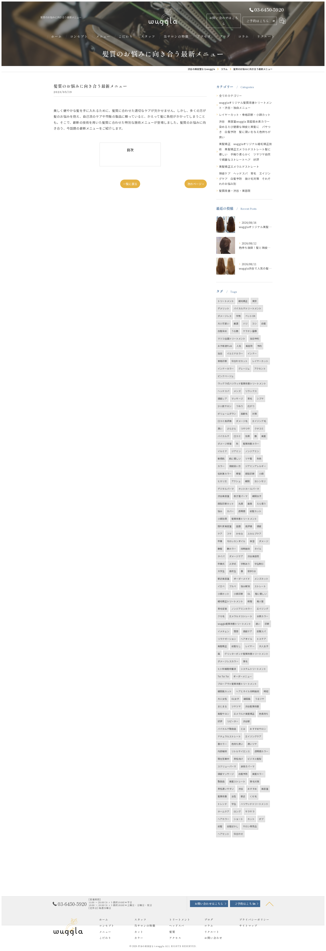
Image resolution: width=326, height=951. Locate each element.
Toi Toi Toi (223, 676)
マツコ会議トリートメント (231, 338)
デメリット (223, 308)
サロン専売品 (250, 826)
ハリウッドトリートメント (254, 803)
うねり (239, 406)
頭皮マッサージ (226, 773)
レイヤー (249, 646)
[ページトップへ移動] (269, 903)
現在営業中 (223, 758)
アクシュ (236, 481)
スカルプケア (254, 533)
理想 (236, 631)
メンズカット (261, 578)
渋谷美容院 (253, 556)
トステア (261, 638)
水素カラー (262, 616)
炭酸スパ (261, 631)
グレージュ (244, 368)
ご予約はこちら (257, 20)
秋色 (259, 458)
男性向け (238, 758)
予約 (259, 345)
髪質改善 (222, 796)
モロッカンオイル (236, 541)
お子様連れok (225, 345)
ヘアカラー (223, 818)
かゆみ (239, 533)
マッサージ (237, 398)
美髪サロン (223, 713)
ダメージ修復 (224, 443)
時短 (266, 691)
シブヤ (260, 398)
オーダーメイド (242, 578)
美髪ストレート (237, 781)
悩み (220, 511)
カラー (221, 466)
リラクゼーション (227, 638)
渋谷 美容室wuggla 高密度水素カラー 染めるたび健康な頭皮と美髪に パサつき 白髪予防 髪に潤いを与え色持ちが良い (245, 129)
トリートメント (226, 301)
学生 (233, 803)
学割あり (245, 563)
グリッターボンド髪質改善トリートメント (246, 653)
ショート (238, 818)
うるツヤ (259, 698)
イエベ (221, 586)
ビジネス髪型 (254, 758)
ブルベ (232, 586)
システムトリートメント (253, 668)
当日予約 (254, 338)
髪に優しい (261, 593)
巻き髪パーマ (241, 496)
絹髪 (250, 601)
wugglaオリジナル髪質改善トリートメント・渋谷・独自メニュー (245, 105)
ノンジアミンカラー (241, 608)
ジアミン (236, 451)
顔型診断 (249, 473)
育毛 (250, 398)
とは (243, 728)
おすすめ (252, 788)
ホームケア (223, 811)
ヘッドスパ (223, 391)
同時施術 (245, 548)
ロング (237, 811)
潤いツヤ (252, 743)
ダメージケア (236, 556)
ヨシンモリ (260, 481)
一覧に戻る (130, 184)
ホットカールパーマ (248, 488)
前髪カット (255, 511)
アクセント (260, 368)
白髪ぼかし (232, 826)
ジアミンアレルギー (255, 466)
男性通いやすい (226, 788)
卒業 (220, 541)
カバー (230, 511)
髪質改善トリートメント (244, 518)
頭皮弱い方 (235, 466)
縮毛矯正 (243, 301)
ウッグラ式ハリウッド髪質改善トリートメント (242, 383)
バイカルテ (223, 436)
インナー (252, 353)
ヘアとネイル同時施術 (247, 691)
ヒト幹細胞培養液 (227, 668)
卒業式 (221, 563)
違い (258, 623)
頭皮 (259, 526)
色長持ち (263, 713)
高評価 (248, 526)
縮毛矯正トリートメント (230, 601)
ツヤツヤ (236, 706)
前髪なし (236, 646)
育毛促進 (222, 608)
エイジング (262, 608)
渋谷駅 (246, 721)
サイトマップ (248, 925)
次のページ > (195, 184)
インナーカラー (226, 368)
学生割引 (259, 563)
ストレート (260, 586)
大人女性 (222, 698)
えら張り (261, 503)
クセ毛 (221, 616)
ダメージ (263, 541)
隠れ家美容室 (224, 526)
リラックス (251, 391)
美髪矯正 (222, 646)
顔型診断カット (226, 503)
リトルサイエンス (240, 751)
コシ (254, 323)
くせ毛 (253, 796)
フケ (229, 533)
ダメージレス (224, 315)
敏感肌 (221, 458)
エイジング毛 (259, 420)
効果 (247, 436)
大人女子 (263, 646)
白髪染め (222, 331)
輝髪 (238, 473)
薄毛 (245, 661)
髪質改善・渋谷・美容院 (235, 191)
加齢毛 (244, 413)
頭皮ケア (247, 631)
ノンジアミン (252, 451)
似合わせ (238, 833)
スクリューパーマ (227, 766)
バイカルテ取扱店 (227, 728)
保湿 (252, 541)
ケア (220, 533)
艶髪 (220, 548)
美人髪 (260, 601)
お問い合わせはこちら (223, 20)
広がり (251, 406)
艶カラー (231, 548)
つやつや (245, 428)
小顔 (261, 473)
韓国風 (247, 698)
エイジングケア (253, 736)
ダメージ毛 (242, 420)
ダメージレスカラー (228, 661)
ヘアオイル (246, 638)
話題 (238, 526)
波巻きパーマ (247, 766)
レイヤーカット (260, 361)
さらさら (231, 428)
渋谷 (240, 788)
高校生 (232, 571)
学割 (238, 315)
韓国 (247, 481)
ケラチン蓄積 (250, 331)
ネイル (257, 548)
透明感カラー (261, 751)
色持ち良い (237, 743)
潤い (220, 428)
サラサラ (249, 811)
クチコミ (259, 428)
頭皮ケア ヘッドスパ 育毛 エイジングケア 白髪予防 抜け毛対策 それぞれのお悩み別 (245, 178)
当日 (220, 353)
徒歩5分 (252, 571)
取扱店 (221, 781)
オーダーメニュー (242, 676)
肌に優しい (235, 458)
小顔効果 (222, 518)
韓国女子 (256, 496)
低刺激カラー (224, 473)
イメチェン (223, 631)
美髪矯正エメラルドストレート (239, 166)
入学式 (232, 563)
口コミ (237, 436)
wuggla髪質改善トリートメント (234, 623)
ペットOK (250, 315)
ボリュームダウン (227, 413)
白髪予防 (243, 773)
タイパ (221, 556)
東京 (254, 301)
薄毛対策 (254, 781)
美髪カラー (258, 773)
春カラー (222, 743)
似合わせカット (239, 361)
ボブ (261, 818)
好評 (220, 721)
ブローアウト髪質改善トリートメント (237, 683)
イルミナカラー (235, 353)
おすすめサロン (258, 728)
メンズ (237, 391)
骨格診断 (222, 361)
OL (249, 593)
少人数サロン (224, 406)
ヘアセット (223, 833)
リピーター (232, 721)
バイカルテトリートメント (247, 308)
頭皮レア (222, 398)
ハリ (245, 323)
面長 (250, 503)
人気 (239, 345)
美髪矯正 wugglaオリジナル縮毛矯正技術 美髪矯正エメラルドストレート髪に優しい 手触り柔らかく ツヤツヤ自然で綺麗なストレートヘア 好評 (245, 151)
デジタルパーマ (226, 488)
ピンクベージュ (226, 376)
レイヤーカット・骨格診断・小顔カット (245, 115)
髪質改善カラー (251, 443)
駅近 (243, 796)
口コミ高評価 (224, 420)
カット (251, 818)
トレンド (222, 803)
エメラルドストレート (240, 616)
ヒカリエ (222, 481)
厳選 (236, 323)
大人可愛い (223, 323)
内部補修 (222, 751)
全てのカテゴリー (230, 96)
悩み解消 (245, 586)
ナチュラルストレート (229, 736)
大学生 (221, 571)
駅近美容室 (223, 578)
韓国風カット (224, 691)
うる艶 (234, 331)
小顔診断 (238, 593)
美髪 (263, 436)
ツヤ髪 (248, 458)
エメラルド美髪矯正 (244, 713)
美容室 (264, 788)
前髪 (220, 826)
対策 (254, 413)
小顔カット (223, 593)
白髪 (263, 323)
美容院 (249, 345)
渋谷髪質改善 (252, 706)
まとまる (222, 706)
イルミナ (222, 451)
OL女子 (235, 698)
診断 (267, 623)
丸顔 (240, 503)
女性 (233, 796)
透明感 (241, 511)
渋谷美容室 (223, 496)
